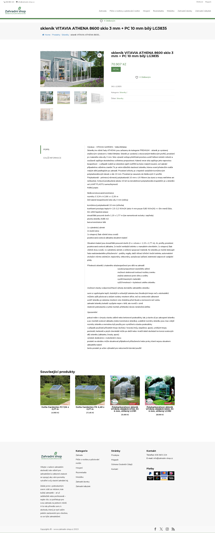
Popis (46, 149)
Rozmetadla (158, 11)
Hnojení (146, 11)
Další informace (52, 158)
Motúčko (170, 11)
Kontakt (114, 469)
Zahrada (103, 11)
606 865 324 (9, 2)
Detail (116, 69)
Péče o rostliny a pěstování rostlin (125, 11)
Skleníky (123, 92)
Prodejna (115, 455)
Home (47, 34)
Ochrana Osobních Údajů (121, 464)
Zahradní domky (185, 11)
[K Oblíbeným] (66, 378)
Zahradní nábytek (203, 11)
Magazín (208, 2)
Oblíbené (199, 2)
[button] (99, 55)
